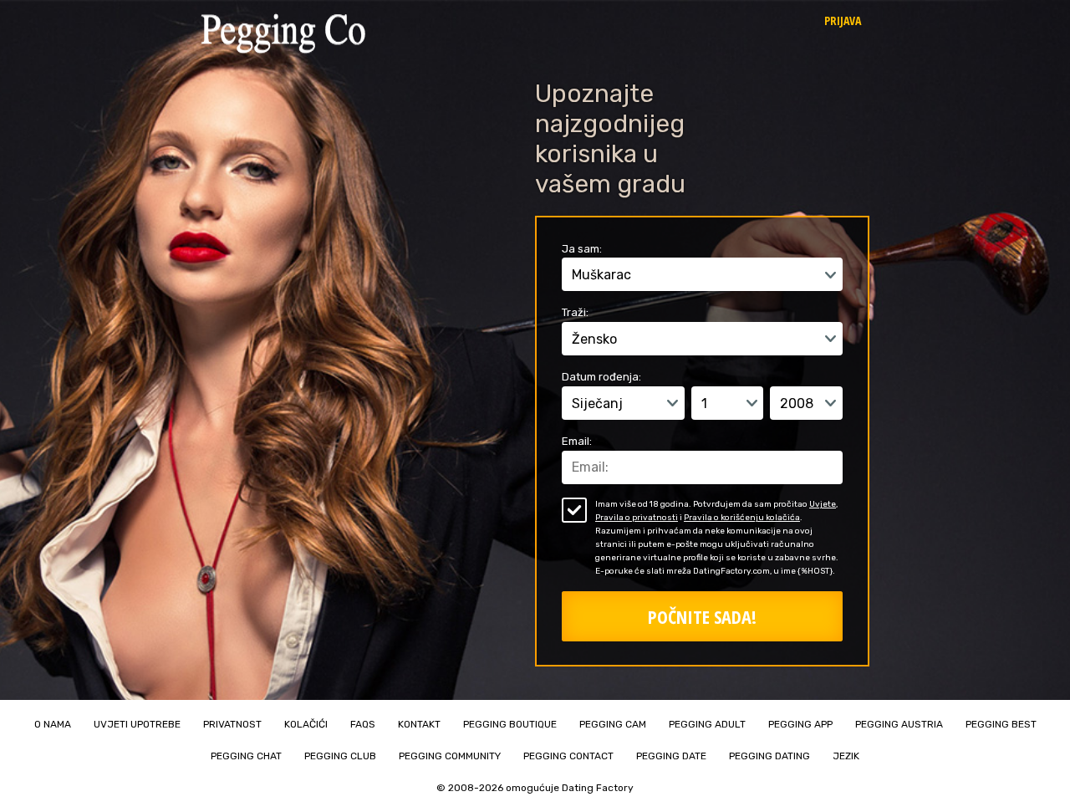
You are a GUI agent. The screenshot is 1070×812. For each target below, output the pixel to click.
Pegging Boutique (510, 724)
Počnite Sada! (702, 616)
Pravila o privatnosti (636, 518)
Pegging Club (340, 756)
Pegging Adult (707, 724)
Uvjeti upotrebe (137, 724)
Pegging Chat (246, 756)
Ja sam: (582, 249)
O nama (52, 724)
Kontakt (419, 724)
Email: (577, 441)
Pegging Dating (769, 756)
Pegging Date (671, 756)
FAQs (362, 724)
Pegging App (800, 724)
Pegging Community (450, 756)
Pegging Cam (612, 724)
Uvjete (822, 504)
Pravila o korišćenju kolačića (742, 518)
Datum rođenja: (601, 376)
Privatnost (232, 724)
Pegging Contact (568, 756)
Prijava (842, 20)
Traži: (575, 312)
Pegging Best (1001, 724)
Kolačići (306, 724)
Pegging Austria (899, 724)
